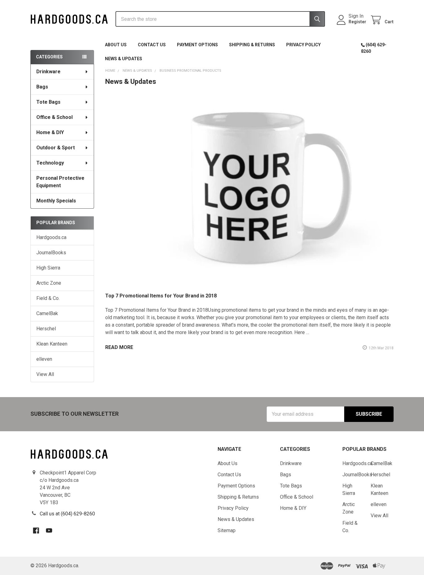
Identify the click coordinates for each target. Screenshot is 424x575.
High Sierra (48, 268)
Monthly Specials (56, 201)
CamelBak (47, 313)
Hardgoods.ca (51, 237)
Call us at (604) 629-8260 (67, 514)
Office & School (54, 117)
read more (119, 347)
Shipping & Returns (252, 44)
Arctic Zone (48, 283)
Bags (42, 87)
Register (357, 21)
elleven (44, 359)
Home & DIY (50, 132)
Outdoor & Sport (55, 148)
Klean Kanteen (51, 344)
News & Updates (123, 58)
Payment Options (197, 44)
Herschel (46, 329)
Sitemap (227, 530)
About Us (116, 44)
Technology (50, 163)
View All (45, 374)
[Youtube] (49, 530)
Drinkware (48, 72)
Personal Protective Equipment (60, 181)
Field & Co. (48, 298)
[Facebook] (36, 530)
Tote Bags (48, 102)
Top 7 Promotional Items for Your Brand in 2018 (161, 296)
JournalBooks (51, 253)
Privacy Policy (303, 44)
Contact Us (152, 44)
